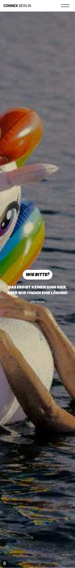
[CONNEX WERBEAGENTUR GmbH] (17, 7)
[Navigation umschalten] (68, 5)
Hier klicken (37, 301)
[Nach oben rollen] (69, 562)
